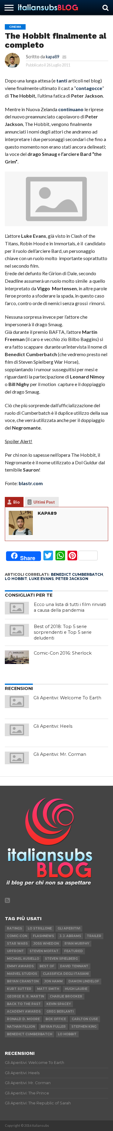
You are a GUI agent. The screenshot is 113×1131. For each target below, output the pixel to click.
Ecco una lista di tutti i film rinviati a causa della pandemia (70, 607)
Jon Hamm (53, 981)
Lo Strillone (40, 928)
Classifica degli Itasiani (66, 974)
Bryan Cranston (23, 981)
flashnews (43, 936)
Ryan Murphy (76, 944)
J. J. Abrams (70, 936)
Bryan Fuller (53, 1027)
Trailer (94, 936)
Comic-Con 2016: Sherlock (63, 653)
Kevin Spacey (58, 1004)
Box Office (56, 1019)
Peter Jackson (71, 578)
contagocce (89, 88)
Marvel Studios (22, 974)
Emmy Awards (20, 966)
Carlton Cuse (85, 1019)
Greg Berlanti (60, 1011)
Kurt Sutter (19, 989)
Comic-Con (17, 936)
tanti (61, 80)
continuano (70, 109)
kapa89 (52, 56)
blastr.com (31, 483)
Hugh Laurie (76, 989)
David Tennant (74, 966)
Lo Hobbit (16, 578)
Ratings (14, 928)
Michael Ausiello (23, 959)
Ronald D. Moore (23, 1019)
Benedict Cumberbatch (77, 574)
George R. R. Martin (25, 996)
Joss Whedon (46, 944)
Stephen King (83, 1027)
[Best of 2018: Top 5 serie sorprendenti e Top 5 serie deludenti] (17, 630)
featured (73, 951)
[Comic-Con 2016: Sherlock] (17, 657)
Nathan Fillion (21, 1027)
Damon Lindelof (83, 981)
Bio (16, 502)
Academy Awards (24, 1011)
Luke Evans (41, 578)
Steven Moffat (44, 951)
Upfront (15, 951)
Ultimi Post (44, 502)
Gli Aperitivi (69, 928)
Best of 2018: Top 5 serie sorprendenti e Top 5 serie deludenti (63, 632)
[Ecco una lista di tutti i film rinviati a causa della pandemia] (17, 608)
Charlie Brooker (66, 996)
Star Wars (17, 944)
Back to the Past (24, 1004)
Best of (46, 966)
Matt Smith (48, 989)
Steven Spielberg (61, 959)
